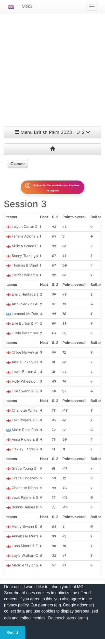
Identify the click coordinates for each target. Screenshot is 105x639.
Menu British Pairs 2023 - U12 (52, 132)
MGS (27, 6)
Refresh (19, 164)
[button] (11, 6)
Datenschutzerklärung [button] (68, 618)
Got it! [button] (12, 632)
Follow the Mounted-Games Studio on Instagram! (56, 188)
